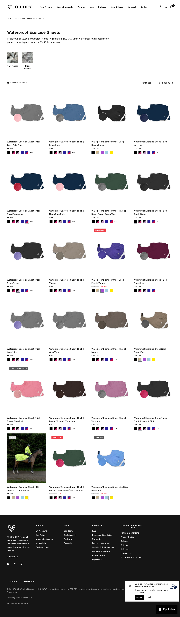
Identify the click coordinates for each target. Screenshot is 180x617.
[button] (9, 152)
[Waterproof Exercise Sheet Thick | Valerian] (111, 389)
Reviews (68, 539)
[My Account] (160, 7)
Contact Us (126, 553)
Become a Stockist (101, 543)
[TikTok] (24, 564)
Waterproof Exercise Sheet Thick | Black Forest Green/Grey (108, 212)
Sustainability (70, 535)
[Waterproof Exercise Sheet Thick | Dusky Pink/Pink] (26, 389)
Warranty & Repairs (101, 551)
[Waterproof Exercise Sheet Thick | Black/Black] (153, 181)
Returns (124, 545)
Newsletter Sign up (44, 539)
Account (40, 525)
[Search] (166, 7)
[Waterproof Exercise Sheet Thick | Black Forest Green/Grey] (111, 181)
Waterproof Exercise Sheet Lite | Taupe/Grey (150, 350)
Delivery (124, 541)
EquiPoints (40, 535)
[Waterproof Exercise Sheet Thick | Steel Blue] (69, 112)
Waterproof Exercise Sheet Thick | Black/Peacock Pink (151, 419)
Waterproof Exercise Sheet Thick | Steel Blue (66, 143)
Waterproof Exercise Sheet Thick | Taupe (66, 281)
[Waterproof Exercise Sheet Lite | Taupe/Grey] (153, 320)
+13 (31, 152)
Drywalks (68, 543)
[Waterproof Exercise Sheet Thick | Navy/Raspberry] (26, 181)
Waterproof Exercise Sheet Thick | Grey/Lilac (24, 350)
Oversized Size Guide (102, 535)
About (67, 525)
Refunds (125, 549)
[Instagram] (17, 564)
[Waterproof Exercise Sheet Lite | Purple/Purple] (111, 251)
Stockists (96, 539)
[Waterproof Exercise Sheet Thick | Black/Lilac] (26, 251)
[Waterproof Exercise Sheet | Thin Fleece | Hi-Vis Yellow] (26, 458)
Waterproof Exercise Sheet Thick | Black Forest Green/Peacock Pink (66, 489)
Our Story (68, 531)
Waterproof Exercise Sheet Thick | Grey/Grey (66, 350)
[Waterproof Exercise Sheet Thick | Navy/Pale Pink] (69, 181)
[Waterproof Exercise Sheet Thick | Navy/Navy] (153, 112)
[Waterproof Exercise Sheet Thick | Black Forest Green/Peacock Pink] (69, 458)
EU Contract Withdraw (131, 557)
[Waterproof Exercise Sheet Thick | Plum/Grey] (153, 251)
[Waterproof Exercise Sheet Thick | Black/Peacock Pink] (153, 389)
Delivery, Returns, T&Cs (132, 526)
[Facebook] (10, 564)
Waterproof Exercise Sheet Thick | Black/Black (151, 212)
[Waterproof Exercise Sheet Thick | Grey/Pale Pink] (26, 112)
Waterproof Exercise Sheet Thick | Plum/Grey (151, 281)
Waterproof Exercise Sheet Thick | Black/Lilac (24, 281)
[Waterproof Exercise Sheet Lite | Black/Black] (111, 112)
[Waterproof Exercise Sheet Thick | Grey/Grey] (69, 320)
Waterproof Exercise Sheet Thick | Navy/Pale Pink (66, 212)
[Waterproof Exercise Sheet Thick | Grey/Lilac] (26, 320)
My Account (41, 531)
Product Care (98, 555)
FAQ (94, 531)
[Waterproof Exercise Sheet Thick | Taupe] (69, 251)
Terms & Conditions (130, 532)
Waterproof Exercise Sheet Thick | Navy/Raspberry (24, 212)
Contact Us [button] (12, 556)
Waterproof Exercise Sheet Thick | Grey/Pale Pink (24, 143)
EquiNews (97, 559)
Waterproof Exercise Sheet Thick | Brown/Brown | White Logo (66, 419)
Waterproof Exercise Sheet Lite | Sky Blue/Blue (109, 489)
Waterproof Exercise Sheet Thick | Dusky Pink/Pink (24, 419)
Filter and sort (18, 83)
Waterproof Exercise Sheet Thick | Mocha (108, 350)
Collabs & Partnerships (103, 547)
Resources (98, 525)
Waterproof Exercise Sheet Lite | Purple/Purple (107, 281)
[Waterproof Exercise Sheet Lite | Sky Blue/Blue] (111, 458)
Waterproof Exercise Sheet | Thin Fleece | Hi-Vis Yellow (23, 489)
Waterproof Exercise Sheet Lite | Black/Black (107, 143)
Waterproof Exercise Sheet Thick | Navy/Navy (151, 143)
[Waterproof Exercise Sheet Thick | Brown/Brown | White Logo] (69, 389)
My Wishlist (41, 543)
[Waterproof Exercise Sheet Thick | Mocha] (111, 320)
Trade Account (42, 547)
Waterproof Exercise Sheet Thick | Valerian (108, 419)
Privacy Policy (127, 537)
